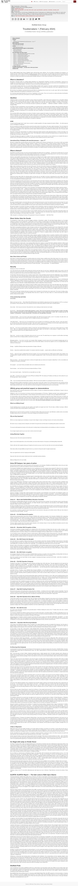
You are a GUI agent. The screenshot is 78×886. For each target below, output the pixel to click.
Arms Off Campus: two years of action (20, 52)
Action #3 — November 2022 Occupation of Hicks (21, 55)
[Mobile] (56, 1)
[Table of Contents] (32, 1)
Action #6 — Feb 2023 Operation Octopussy (20, 58)
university (54, 9)
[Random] (60, 1)
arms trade (26, 9)
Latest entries (46, 884)
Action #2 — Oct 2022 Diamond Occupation (20, 54)
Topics (42, 884)
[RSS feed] (58, 1)
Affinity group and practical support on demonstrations (23, 48)
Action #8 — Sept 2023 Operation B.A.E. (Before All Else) (22, 60)
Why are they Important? (17, 50)
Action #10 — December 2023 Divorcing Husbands (21, 63)
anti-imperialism (21, 9)
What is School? (16, 42)
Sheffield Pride (15, 68)
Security (14, 46)
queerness (45, 9)
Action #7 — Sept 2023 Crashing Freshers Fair (21, 59)
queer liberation (40, 9)
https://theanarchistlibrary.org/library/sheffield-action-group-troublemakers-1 (30, 16)
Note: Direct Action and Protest (18, 44)
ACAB (14, 40)
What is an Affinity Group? (17, 49)
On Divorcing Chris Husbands (18, 64)
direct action (31, 9)
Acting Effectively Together (17, 51)
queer (35, 9)
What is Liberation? (16, 38)
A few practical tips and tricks (18, 47)
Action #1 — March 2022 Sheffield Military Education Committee (23, 53)
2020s (16, 9)
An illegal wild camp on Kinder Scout (20, 66)
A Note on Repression (17, 65)
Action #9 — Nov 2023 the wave (18, 62)
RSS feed (31, 884)
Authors (38, 884)
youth (58, 9)
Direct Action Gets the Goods (18, 43)
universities (50, 9)
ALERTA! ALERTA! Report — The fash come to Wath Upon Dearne (25, 67)
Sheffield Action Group (19, 8)
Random (27, 884)
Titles (35, 884)
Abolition (14, 39)
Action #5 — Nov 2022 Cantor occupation (20, 57)
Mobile (51, 884)
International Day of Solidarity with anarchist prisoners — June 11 (24, 41)
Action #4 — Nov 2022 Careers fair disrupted (20, 56)
